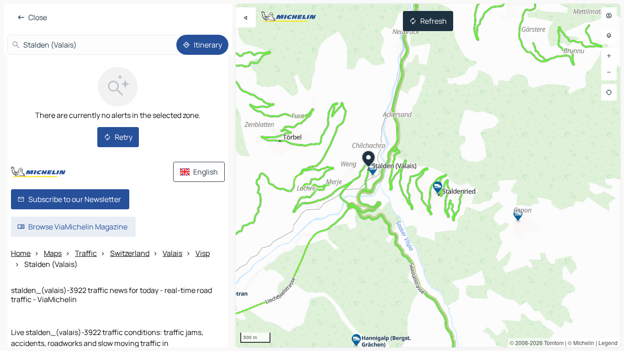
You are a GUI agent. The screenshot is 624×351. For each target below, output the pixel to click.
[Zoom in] (609, 56)
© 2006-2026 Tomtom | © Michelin (552, 342)
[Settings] (609, 35)
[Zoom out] (609, 72)
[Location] (609, 92)
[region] (428, 175)
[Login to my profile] (609, 15)
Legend (608, 342)
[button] (368, 160)
